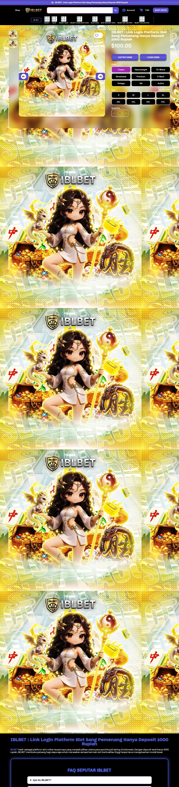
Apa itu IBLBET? (42, 780)
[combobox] (80, 10)
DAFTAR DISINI (125, 57)
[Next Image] (100, 76)
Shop (17, 10)
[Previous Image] (23, 76)
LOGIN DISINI (153, 57)
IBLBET (14, 749)
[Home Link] (33, 10)
